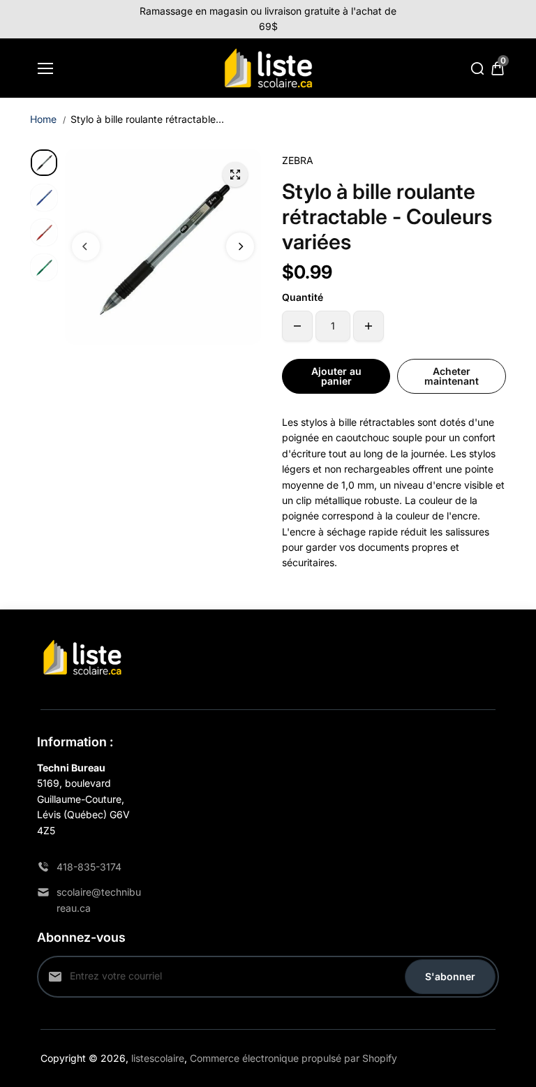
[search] (477, 68)
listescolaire (157, 1058)
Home (43, 119)
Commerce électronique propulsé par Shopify (293, 1058)
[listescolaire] (268, 68)
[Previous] (86, 246)
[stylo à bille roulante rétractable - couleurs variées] (235, 174)
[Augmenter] (368, 326)
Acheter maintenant (451, 376)
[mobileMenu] (45, 68)
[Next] (240, 246)
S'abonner (450, 976)
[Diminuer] (297, 326)
